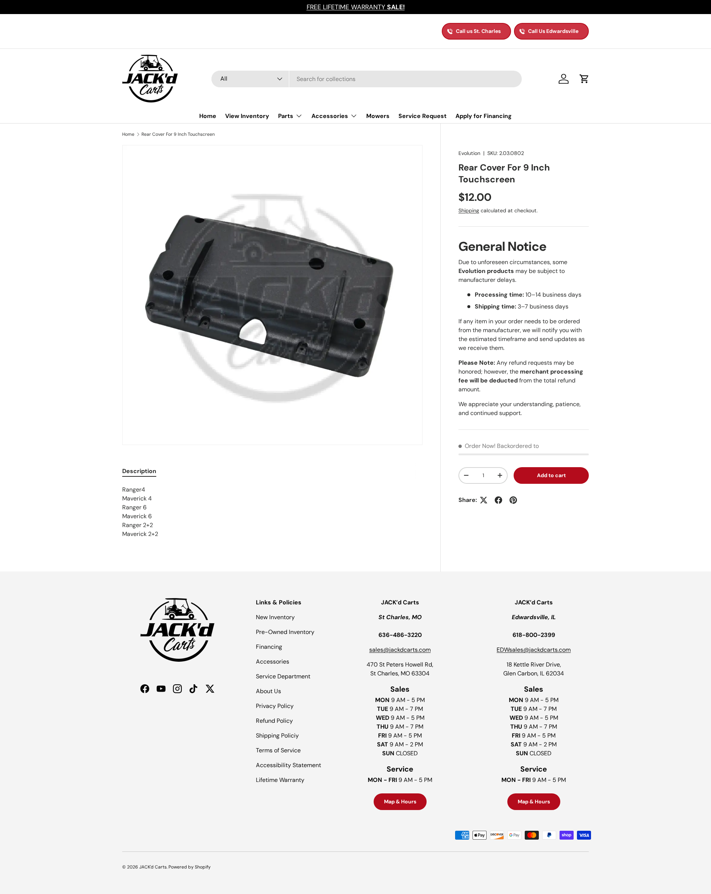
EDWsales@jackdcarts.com (534, 650)
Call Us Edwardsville (553, 31)
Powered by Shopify (189, 867)
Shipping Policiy (277, 735)
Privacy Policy (275, 706)
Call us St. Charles (478, 31)
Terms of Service (278, 750)
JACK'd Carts (153, 867)
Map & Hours (400, 801)
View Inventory (247, 116)
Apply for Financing (483, 116)
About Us (268, 691)
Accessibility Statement (288, 765)
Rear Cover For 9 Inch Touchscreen (178, 134)
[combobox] (366, 79)
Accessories (329, 116)
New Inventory (275, 617)
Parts (285, 116)
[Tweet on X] (483, 500)
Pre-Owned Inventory (285, 632)
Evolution (469, 153)
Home (207, 116)
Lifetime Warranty (280, 780)
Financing (269, 647)
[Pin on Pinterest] (513, 500)
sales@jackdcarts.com (400, 650)
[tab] (139, 471)
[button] (584, 79)
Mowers (378, 116)
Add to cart (551, 475)
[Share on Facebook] (498, 500)
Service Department (283, 676)
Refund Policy (274, 721)
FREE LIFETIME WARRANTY (356, 7)
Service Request (422, 116)
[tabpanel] (272, 512)
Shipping (468, 210)
